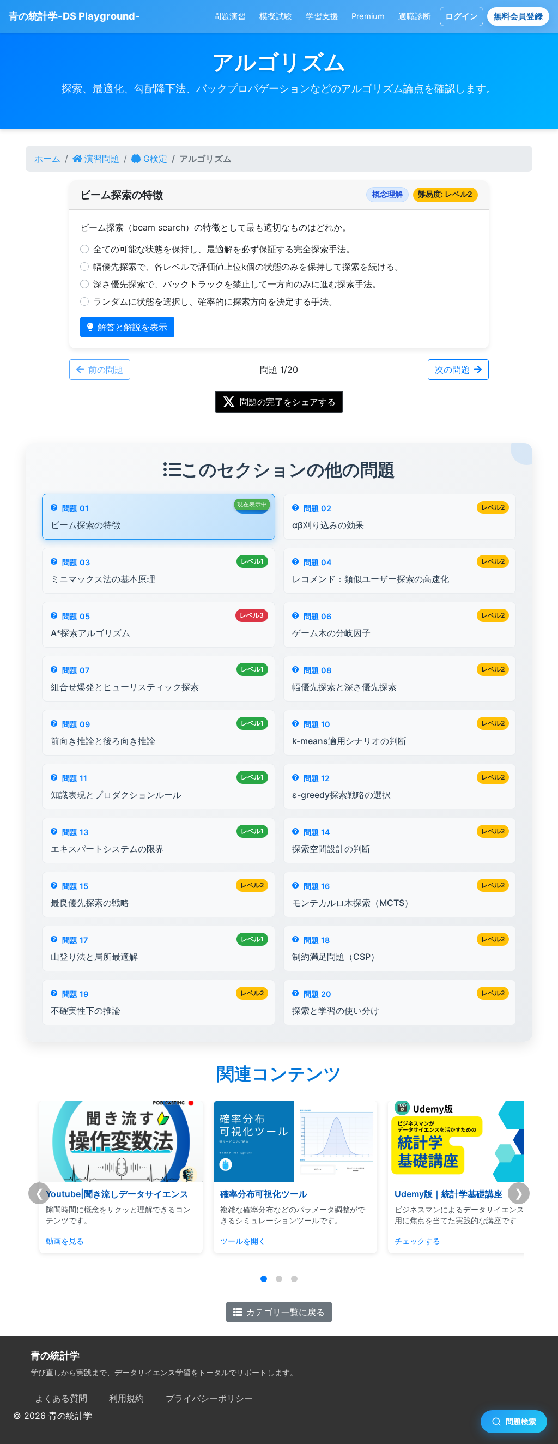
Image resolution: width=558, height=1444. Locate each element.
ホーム (47, 158)
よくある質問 (61, 1398)
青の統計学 (55, 1355)
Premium (368, 16)
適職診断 (414, 16)
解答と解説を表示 (132, 327)
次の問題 (452, 369)
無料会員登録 (518, 16)
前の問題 (105, 369)
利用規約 (126, 1398)
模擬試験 (275, 16)
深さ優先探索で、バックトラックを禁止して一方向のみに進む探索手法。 (237, 284)
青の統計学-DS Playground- (74, 16)
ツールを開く (227, 1241)
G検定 (155, 158)
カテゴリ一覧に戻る (285, 1312)
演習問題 (101, 158)
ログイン (461, 16)
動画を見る (48, 1241)
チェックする (401, 1241)
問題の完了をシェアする (288, 401)
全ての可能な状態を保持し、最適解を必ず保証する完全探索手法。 (224, 249)
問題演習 (229, 16)
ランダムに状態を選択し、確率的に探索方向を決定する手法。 (215, 301)
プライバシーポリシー (209, 1398)
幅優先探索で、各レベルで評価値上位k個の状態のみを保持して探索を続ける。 (248, 266)
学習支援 (322, 16)
